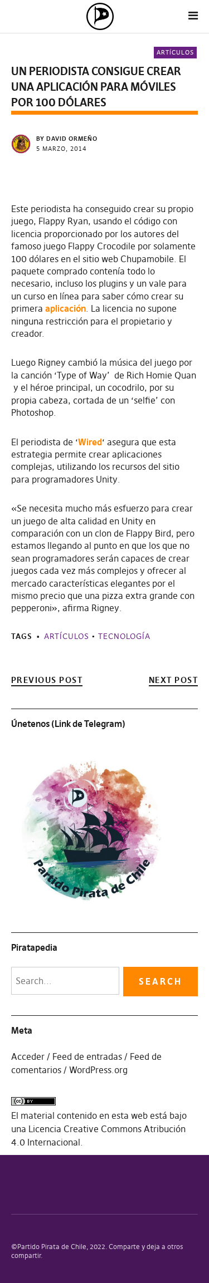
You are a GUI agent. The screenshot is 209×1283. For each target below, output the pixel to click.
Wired (90, 442)
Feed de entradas (87, 1056)
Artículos (175, 52)
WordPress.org (98, 1069)
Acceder (28, 1056)
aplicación (65, 308)
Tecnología (124, 636)
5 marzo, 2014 (61, 149)
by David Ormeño (67, 138)
